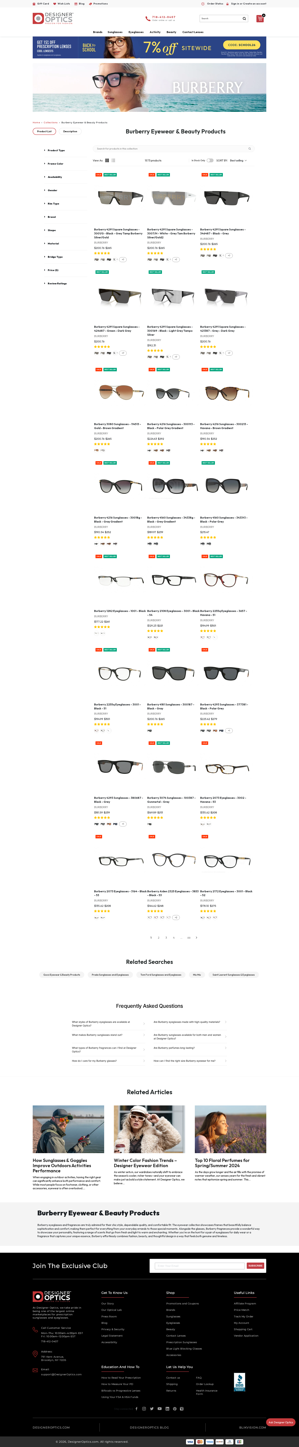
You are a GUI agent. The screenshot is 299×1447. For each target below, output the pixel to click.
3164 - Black (208, 824)
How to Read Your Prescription (121, 1377)
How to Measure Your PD (117, 1384)
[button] (102, 253)
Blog (104, 1322)
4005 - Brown (168, 917)
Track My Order (243, 1316)
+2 (176, 917)
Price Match (241, 1309)
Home (36, 122)
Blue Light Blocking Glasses (184, 1348)
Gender (52, 190)
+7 (123, 259)
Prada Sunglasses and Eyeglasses (110, 974)
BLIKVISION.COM (252, 1427)
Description (70, 131)
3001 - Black (149, 637)
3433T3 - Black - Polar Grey (155, 543)
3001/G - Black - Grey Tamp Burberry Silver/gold (96, 259)
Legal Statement (112, 1335)
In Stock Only (198, 160)
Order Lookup (205, 1384)
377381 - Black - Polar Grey (202, 730)
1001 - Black (102, 633)
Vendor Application (246, 1335)
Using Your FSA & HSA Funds (119, 1397)
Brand (52, 216)
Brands (170, 1309)
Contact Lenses (192, 32)
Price (53, 270)
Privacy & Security (112, 1329)
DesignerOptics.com (83, 1441)
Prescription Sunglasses (181, 1342)
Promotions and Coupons (182, 1303)
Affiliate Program (245, 1303)
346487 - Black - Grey (109, 259)
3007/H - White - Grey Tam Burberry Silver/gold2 (102, 259)
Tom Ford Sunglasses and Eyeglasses (161, 974)
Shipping (172, 1384)
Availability (55, 177)
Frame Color (55, 163)
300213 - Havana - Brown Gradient (155, 450)
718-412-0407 (164, 17)
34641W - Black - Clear (115, 259)
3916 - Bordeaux (155, 917)
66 (189, 937)
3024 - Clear (215, 637)
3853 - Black (149, 917)
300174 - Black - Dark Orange (215, 730)
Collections (51, 122)
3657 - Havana (202, 637)
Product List (44, 131)
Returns (171, 1390)
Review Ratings (57, 283)
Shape (52, 230)
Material (53, 243)
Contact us (173, 1377)
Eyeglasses (173, 1322)
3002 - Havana (155, 637)
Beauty (171, 32)
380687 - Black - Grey (208, 730)
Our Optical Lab (111, 1309)
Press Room (109, 1316)
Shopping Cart (243, 1329)
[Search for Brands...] (251, 148)
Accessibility (109, 1342)
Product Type (56, 150)
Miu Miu (197, 974)
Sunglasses (173, 1316)
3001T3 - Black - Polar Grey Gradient (149, 450)
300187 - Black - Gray (149, 730)
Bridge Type (55, 256)
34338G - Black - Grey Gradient (149, 543)
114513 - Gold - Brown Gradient (96, 450)
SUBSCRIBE (255, 1265)
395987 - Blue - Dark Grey (221, 730)
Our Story (107, 1303)
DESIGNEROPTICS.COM (51, 1427)
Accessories (173, 1355)
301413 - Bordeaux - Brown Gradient (162, 450)
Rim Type (53, 203)
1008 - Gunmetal (96, 633)
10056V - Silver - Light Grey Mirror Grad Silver (102, 450)
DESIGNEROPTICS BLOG (149, 1427)
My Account (241, 1322)
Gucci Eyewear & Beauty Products (61, 974)
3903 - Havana (162, 917)
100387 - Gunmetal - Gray (149, 824)
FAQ (199, 1377)
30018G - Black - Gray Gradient (168, 450)
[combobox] (224, 18)
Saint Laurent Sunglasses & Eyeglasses (234, 974)
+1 (229, 730)
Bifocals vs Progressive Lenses (120, 1390)
